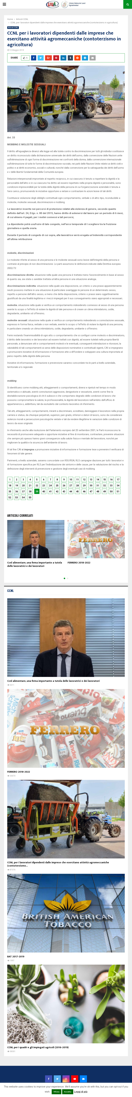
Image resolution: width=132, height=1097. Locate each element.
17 (118, 479)
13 (91, 479)
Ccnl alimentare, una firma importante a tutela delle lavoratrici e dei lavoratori (34, 564)
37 (23, 491)
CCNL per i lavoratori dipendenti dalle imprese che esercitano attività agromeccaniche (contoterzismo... (58, 864)
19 (16, 485)
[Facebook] (48, 1078)
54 (23, 497)
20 (23, 485)
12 (84, 479)
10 (70, 479)
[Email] (83, 1078)
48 (97, 491)
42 (57, 491)
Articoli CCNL (13, 27)
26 (64, 485)
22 (37, 485)
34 (118, 485)
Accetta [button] (67, 1092)
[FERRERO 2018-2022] (66, 728)
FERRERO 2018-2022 (79, 563)
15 (104, 479)
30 (91, 485)
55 (30, 497)
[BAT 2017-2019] (66, 913)
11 (77, 479)
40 (43, 491)
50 (111, 491)
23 (43, 485)
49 (104, 491)
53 (16, 497)
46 (84, 491)
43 (64, 491)
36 (16, 491)
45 (77, 491)
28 (77, 485)
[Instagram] (66, 1078)
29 (84, 485)
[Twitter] (57, 1078)
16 (111, 479)
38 (30, 491)
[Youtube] (74, 1078)
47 (91, 491)
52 (10, 497)
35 (10, 491)
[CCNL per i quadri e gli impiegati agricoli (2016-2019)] (66, 1004)
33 (111, 485)
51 (118, 491)
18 (10, 485)
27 (70, 485)
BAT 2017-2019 (15, 956)
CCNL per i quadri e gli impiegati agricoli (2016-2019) (38, 1047)
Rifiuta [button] (56, 1092)
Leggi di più (80, 1091)
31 (97, 485)
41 (50, 491)
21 (30, 485)
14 (97, 479)
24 (50, 485)
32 (104, 485)
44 (70, 491)
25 (57, 485)
